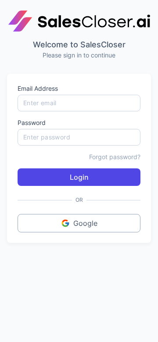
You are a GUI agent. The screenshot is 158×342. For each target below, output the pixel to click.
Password (32, 122)
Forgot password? (114, 156)
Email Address (38, 88)
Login (79, 177)
